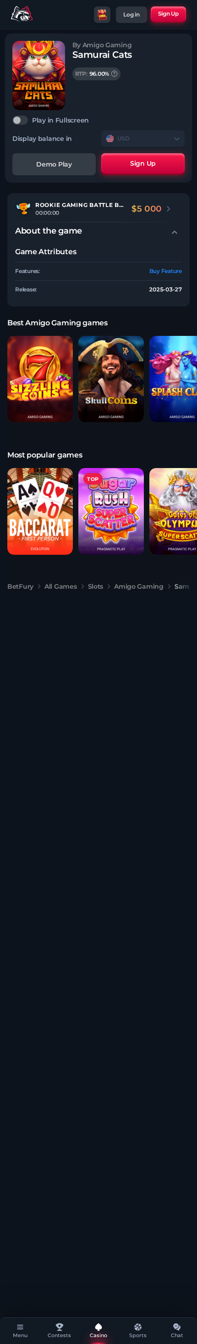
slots (96, 586)
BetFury (20, 586)
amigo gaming (139, 586)
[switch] (98, 120)
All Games (60, 586)
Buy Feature (165, 271)
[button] (40, 379)
